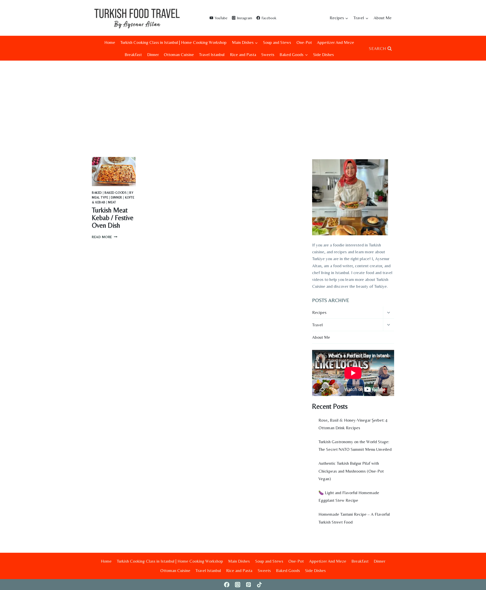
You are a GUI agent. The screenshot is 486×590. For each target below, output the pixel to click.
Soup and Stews (277, 42)
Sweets (267, 54)
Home (109, 42)
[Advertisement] (243, 98)
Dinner (153, 54)
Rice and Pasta (243, 54)
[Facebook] (226, 584)
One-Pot (304, 42)
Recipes (319, 312)
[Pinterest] (248, 584)
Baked (97, 192)
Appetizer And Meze (335, 42)
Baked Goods (116, 192)
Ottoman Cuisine (179, 54)
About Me (383, 17)
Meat (112, 202)
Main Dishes (239, 561)
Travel (317, 324)
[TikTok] (259, 584)
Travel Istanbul (212, 54)
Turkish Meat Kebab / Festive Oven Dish (112, 217)
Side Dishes (323, 54)
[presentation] (114, 171)
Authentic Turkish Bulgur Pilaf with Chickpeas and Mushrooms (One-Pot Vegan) (351, 471)
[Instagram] (237, 584)
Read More (104, 237)
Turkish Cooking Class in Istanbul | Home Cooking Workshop (173, 42)
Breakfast (133, 54)
